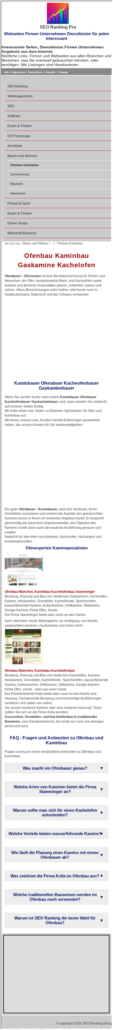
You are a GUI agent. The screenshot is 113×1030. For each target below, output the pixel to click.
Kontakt (50, 72)
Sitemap (63, 72)
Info (6, 72)
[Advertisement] (56, 336)
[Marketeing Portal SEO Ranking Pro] (58, 14)
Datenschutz (35, 72)
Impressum (18, 72)
